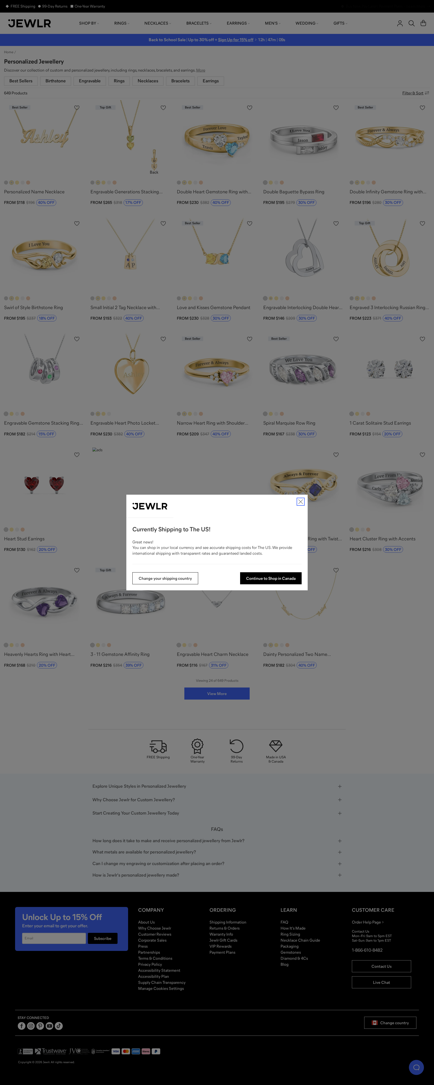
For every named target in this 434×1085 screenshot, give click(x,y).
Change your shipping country (165, 578)
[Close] (301, 502)
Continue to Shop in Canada (271, 578)
